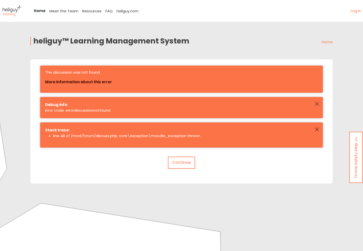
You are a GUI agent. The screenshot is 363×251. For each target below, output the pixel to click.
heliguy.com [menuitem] (128, 11)
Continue (181, 162)
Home (327, 41)
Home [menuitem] (39, 10)
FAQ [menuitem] (109, 11)
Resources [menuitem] (91, 11)
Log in (356, 10)
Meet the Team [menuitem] (63, 11)
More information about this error (78, 81)
